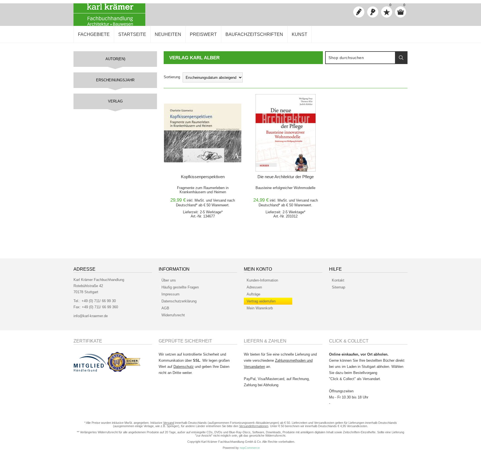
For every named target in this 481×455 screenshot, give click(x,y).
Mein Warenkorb (260, 308)
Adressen (254, 287)
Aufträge (253, 294)
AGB (165, 308)
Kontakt (338, 280)
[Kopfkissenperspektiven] (202, 133)
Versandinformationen (253, 426)
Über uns (168, 280)
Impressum (170, 294)
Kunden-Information (262, 280)
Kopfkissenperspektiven (203, 176)
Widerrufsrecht (173, 315)
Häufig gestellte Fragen (180, 287)
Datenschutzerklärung (179, 301)
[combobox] (360, 57)
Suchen (401, 57)
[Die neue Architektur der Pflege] (285, 133)
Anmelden (372, 12)
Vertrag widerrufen (261, 301)
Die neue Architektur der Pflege (285, 176)
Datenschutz (183, 367)
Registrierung (358, 12)
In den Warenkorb (195, 100)
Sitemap (338, 287)
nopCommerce (250, 447)
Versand (219, 200)
